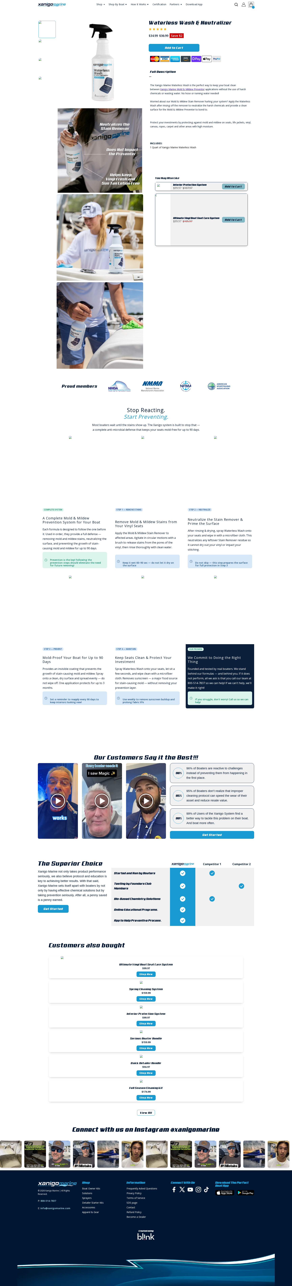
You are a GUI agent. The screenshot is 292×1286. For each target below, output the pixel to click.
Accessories (88, 1207)
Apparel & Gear (90, 1212)
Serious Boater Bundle (146, 1038)
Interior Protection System (146, 1013)
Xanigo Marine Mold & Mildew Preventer (182, 89)
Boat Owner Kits (91, 1188)
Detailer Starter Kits (93, 1202)
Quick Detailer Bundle (146, 1063)
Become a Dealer (136, 1216)
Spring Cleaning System (146, 989)
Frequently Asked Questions (142, 1188)
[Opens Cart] (251, 4)
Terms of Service (136, 1198)
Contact (131, 1207)
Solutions (87, 1193)
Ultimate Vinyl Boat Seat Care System (146, 964)
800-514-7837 (48, 1200)
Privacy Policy (134, 1193)
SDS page (132, 1202)
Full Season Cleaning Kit (146, 1088)
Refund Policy (134, 1212)
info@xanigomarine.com (55, 1208)
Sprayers (87, 1198)
